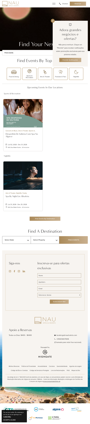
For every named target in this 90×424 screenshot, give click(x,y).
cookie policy (7, 416)
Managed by (45, 347)
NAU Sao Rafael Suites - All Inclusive (18, 147)
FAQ (68, 370)
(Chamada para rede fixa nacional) (67, 342)
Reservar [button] (79, 4)
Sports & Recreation (12, 93)
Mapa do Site (76, 370)
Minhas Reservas (14, 366)
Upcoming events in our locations (45, 87)
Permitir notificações (70, 60)
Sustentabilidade (62, 366)
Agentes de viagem (75, 366)
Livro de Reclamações (58, 370)
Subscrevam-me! (59, 301)
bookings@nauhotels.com (67, 335)
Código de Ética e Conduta (19, 370)
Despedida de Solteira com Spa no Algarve (22, 135)
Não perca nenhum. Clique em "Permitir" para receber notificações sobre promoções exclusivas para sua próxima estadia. (70, 49)
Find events (8, 53)
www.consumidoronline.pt (51, 381)
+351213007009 (62, 339)
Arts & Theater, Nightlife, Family (16, 193)
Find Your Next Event (45, 44)
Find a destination (45, 231)
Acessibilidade (42, 366)
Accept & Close (9, 420)
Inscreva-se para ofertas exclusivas (53, 265)
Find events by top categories (45, 60)
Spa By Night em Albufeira (17, 196)
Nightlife (7, 156)
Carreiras (52, 366)
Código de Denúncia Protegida (39, 370)
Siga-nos (14, 263)
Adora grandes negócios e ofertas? (70, 34)
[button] (45, 219)
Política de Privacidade (29, 366)
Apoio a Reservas (20, 330)
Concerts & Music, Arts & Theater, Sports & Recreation (20, 131)
